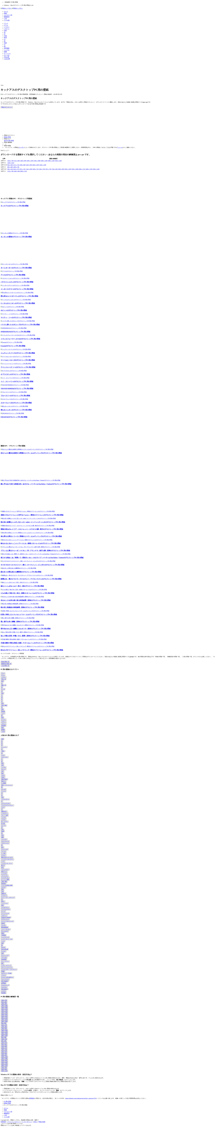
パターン (6, 28)
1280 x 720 (35, 169)
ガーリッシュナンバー (6, 967)
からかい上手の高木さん (7, 977)
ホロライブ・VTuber (6, 973)
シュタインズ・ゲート (6, 863)
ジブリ (3, 861)
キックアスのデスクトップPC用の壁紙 (15, 206)
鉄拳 (2, 905)
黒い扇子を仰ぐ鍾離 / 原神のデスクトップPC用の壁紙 (20, 621)
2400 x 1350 (89, 169)
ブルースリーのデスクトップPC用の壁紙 (15, 395)
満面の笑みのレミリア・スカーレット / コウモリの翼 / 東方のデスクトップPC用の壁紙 (32, 529)
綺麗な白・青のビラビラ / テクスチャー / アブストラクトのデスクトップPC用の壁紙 (31, 579)
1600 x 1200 (44, 160)
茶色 (2, 797)
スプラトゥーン (5, 919)
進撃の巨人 (4, 811)
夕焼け (3, 777)
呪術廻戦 (3, 993)
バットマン (4, 839)
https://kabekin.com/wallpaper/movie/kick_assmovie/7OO (81, 1098)
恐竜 (2, 889)
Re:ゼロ (3, 947)
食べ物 (3, 823)
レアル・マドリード (6, 965)
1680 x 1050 (35, 165)
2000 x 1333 (23, 171)
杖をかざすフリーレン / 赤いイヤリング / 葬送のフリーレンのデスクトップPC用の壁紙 (32, 650)
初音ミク (3, 781)
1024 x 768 (10, 160)
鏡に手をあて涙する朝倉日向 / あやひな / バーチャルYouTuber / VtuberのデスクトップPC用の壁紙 (36, 484)
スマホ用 (6, 20)
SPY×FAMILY (4, 981)
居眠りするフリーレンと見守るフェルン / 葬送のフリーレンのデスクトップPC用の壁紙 (32, 515)
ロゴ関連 (3, 783)
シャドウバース (5, 937)
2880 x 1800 (4, 1035)
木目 (2, 835)
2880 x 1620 (4, 1065)
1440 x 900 (29, 165)
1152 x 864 (17, 160)
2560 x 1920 (4, 1016)
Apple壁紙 (3, 959)
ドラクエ (3, 975)
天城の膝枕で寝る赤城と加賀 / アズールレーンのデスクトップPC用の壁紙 (27, 643)
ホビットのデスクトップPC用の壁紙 (14, 310)
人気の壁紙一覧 (5, 665)
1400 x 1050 (29, 160)
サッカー (3, 719)
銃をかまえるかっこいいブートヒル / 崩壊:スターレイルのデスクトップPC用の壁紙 (31, 543)
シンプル (6, 50)
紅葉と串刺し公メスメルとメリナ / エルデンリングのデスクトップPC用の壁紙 (29, 614)
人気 (5, 18)
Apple (2, 831)
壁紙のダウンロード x (6, 107)
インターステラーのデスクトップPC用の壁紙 (17, 289)
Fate (2, 829)
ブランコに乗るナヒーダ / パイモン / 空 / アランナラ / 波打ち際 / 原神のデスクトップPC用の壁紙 (35, 550)
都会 (2, 773)
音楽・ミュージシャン (6, 785)
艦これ (3, 865)
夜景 (5, 37)
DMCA (35, 1122)
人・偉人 (3, 853)
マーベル (3, 851)
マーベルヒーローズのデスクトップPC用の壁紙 (18, 360)
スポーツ (3, 721)
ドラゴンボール (5, 799)
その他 (3, 731)
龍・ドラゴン (4, 821)
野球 (2, 717)
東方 (2, 847)
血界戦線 (3, 983)
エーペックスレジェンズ (7, 921)
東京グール (4, 871)
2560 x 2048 (4, 1021)
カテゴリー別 (8, 15)
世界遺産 (6, 48)
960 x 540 (10, 169)
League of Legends (6, 917)
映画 (2, 727)
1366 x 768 (42, 169)
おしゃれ (6, 55)
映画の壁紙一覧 (5, 661)
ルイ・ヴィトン (5, 961)
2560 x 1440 (96, 169)
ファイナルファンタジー (7, 805)
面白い (3, 901)
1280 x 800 (22, 165)
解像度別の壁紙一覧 (6, 663)
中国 (2, 891)
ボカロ (3, 775)
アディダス (4, 957)
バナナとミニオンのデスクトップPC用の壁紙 (17, 282)
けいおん (3, 951)
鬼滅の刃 (3, 893)
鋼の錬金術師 (4, 927)
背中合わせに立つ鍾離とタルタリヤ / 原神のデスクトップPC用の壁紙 (26, 628)
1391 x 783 (48, 169)
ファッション (4, 903)
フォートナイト (5, 979)
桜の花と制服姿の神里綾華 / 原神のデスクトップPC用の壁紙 (22, 607)
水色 (2, 765)
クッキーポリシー (27, 1122)
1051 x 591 (22, 169)
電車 (5, 43)
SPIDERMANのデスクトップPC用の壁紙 (15, 331)
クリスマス (4, 873)
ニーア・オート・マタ (6, 939)
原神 (2, 943)
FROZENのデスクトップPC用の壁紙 (14, 417)
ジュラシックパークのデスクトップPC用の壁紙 (18, 353)
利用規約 (31, 1098)
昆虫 (2, 703)
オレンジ (3, 769)
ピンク (3, 755)
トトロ (3, 941)
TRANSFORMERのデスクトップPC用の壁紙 (17, 388)
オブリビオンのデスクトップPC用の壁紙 (15, 374)
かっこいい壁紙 (5, 879)
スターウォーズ (5, 841)
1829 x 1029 (67, 169)
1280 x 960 (23, 160)
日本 (2, 771)
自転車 (3, 923)
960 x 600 (10, 165)
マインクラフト (5, 869)
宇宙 (5, 36)
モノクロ (3, 825)
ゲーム (6, 25)
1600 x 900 (61, 169)
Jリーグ (3, 911)
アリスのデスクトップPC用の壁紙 (13, 275)
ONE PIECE (4, 779)
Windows (3, 883)
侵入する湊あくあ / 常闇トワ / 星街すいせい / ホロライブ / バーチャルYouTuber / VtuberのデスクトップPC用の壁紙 (42, 557)
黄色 (2, 763)
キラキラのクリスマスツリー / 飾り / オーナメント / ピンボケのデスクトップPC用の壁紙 (32, 565)
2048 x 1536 (4, 1014)
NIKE (2, 933)
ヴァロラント (4, 813)
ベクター (3, 819)
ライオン (3, 855)
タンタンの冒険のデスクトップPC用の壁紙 (16, 237)
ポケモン (3, 887)
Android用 (7, 58)
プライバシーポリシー (14, 1122)
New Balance (4, 989)
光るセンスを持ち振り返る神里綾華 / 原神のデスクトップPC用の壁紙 (26, 600)
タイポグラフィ (5, 907)
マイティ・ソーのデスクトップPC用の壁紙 (16, 317)
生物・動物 (4, 705)
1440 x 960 (17, 171)
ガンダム (3, 925)
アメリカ (3, 791)
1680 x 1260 (51, 160)
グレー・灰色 (4, 815)
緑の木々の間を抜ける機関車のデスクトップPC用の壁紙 (21, 572)
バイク (3, 713)
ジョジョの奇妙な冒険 (6, 885)
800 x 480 (10, 167)
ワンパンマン (4, 875)
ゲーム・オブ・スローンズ (8, 897)
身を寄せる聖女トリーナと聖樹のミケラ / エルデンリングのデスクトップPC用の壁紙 (31, 536)
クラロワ (3, 991)
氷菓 (2, 953)
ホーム (6, 11)
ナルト (3, 807)
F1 (2, 899)
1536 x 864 (55, 169)
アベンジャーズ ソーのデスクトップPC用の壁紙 (18, 367)
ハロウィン (4, 915)
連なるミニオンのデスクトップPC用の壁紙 (16, 410)
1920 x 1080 (74, 169)
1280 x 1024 (10, 163)
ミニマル (3, 817)
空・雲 (3, 689)
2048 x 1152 (82, 169)
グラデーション (5, 843)
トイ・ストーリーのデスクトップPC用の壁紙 (17, 381)
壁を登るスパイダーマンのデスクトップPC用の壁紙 (19, 296)
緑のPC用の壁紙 (9, 140)
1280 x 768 (16, 167)
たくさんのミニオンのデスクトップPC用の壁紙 (18, 303)
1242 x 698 (29, 169)
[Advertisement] (108, 73)
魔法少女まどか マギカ (7, 857)
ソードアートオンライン (7, 859)
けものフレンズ (5, 985)
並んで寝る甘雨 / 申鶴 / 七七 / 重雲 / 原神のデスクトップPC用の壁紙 (25, 636)
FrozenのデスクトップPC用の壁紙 (13, 346)
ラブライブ (4, 895)
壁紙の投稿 (41, 1122)
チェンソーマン (5, 955)
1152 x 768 (10, 171)
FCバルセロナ (4, 931)
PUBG (2, 971)
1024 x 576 (16, 169)
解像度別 (6, 17)
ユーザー (21, 147)
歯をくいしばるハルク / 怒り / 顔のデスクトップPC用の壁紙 (22, 586)
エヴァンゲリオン (5, 803)
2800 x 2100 (4, 1018)
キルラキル (4, 987)
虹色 (2, 867)
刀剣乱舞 (3, 935)
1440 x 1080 (37, 160)
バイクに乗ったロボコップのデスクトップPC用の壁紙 (20, 324)
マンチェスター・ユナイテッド (9, 969)
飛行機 (3, 711)
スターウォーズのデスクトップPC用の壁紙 (16, 403)
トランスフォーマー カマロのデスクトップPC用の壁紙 (20, 339)
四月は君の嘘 (4, 949)
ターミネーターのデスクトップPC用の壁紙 (16, 268)
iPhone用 (6, 57)
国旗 (2, 837)
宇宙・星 (3, 679)
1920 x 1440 (58, 160)
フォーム (120, 147)
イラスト (6, 27)
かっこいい (7, 53)
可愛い (3, 751)
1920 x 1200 (42, 165)
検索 (5, 13)
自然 (5, 30)
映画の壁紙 (7, 137)
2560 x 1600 (4, 1033)
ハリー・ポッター (5, 929)
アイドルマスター (5, 909)
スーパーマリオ (5, 913)
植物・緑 (3, 685)
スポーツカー (4, 757)
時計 (2, 963)
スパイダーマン (5, 877)
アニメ (6, 23)
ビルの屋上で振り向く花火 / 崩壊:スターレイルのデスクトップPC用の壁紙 (27, 593)
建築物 (3, 729)
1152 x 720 (16, 165)
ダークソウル (4, 849)
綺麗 (5, 51)
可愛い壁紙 (4, 881)
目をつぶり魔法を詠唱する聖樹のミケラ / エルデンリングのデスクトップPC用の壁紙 (31, 453)
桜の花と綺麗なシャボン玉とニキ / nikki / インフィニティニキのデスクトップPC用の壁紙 (33, 522)
